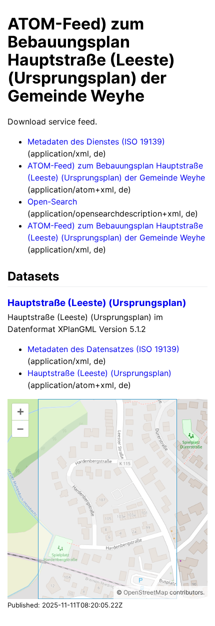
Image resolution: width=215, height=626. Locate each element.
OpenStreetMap (146, 592)
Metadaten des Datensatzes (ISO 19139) (104, 349)
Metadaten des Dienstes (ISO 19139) (96, 141)
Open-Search (52, 201)
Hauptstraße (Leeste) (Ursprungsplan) (97, 302)
